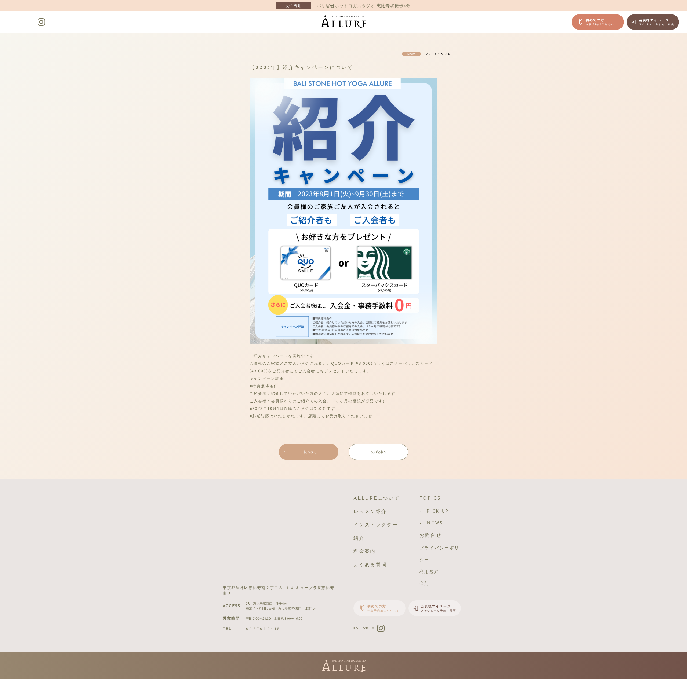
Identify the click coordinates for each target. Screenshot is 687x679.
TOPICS (430, 498)
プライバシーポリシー (439, 554)
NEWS (435, 523)
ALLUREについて (376, 498)
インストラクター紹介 (375, 532)
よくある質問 (370, 565)
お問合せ (430, 535)
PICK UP (438, 511)
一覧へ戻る (309, 452)
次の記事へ (378, 452)
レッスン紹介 (370, 512)
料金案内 (364, 551)
